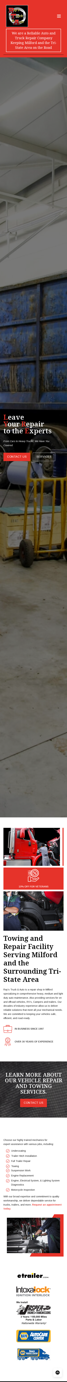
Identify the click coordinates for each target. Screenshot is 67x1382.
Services (44, 456)
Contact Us (17, 456)
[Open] (59, 16)
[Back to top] (57, 1372)
